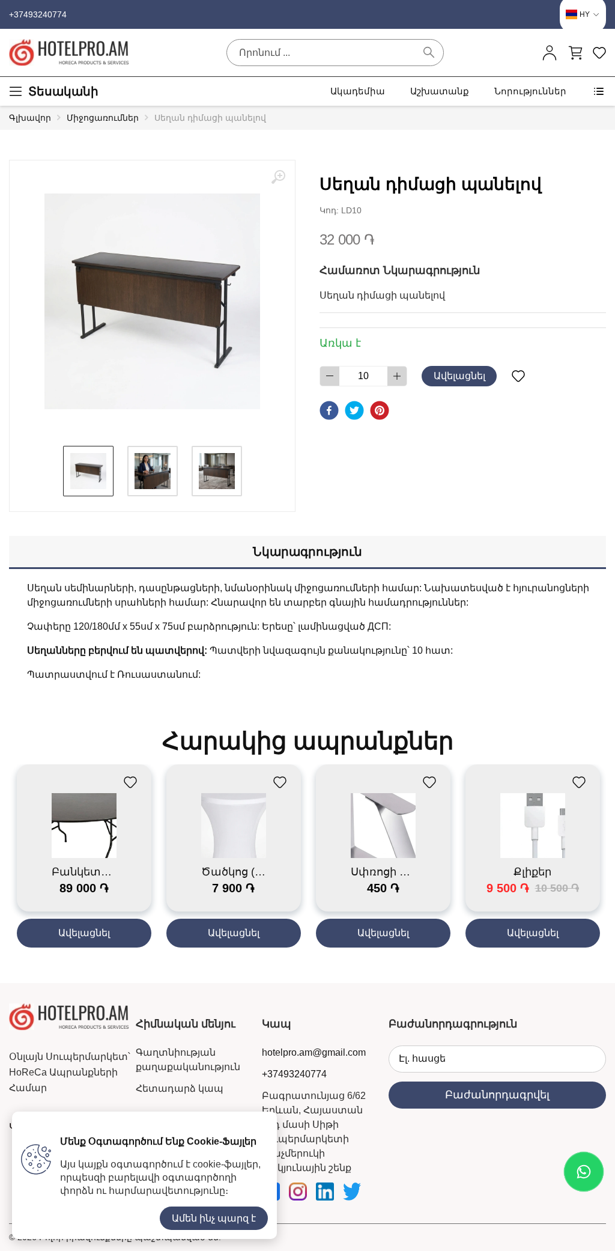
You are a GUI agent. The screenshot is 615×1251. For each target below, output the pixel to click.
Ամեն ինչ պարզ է (214, 1218)
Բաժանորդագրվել (497, 1095)
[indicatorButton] (549, 52)
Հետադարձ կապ (179, 1088)
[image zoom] (278, 177)
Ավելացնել (459, 376)
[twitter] (354, 410)
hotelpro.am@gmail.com (314, 1052)
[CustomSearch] (429, 52)
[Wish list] (518, 376)
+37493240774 (38, 14)
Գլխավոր (30, 118)
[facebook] (329, 410)
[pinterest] (379, 410)
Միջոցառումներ (103, 118)
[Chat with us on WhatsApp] (584, 1171)
